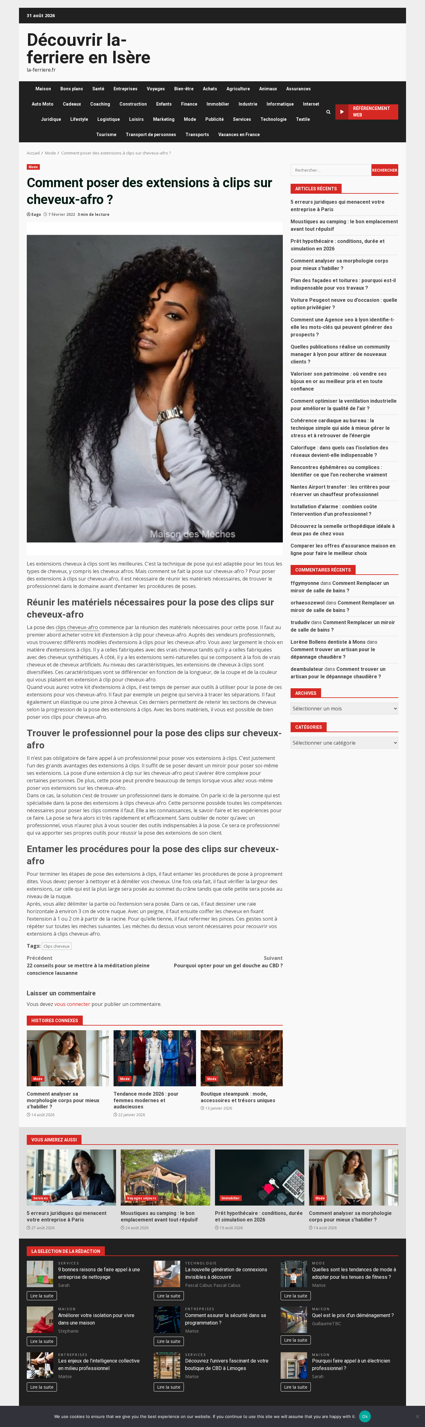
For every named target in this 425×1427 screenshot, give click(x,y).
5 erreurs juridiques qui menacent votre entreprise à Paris (71, 1178)
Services (242, 119)
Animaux (268, 88)
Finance (189, 104)
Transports (197, 134)
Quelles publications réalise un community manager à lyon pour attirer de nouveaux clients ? (340, 354)
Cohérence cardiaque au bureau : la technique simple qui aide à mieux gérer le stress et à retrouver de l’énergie (340, 427)
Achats (210, 88)
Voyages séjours (141, 1198)
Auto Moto (43, 104)
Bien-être (184, 88)
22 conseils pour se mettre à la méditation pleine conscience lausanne (88, 965)
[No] (417, 1416)
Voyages (156, 88)
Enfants (164, 104)
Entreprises (126, 88)
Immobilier (218, 104)
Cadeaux (72, 104)
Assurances (298, 88)
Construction (133, 104)
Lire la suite (42, 1296)
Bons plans (71, 88)
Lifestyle (79, 119)
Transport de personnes (151, 134)
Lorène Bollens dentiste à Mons (328, 642)
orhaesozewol (308, 602)
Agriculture (238, 88)
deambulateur (307, 669)
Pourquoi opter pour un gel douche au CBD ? (228, 962)
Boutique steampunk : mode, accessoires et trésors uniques (242, 1058)
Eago (36, 214)
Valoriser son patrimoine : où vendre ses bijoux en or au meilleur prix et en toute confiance (339, 381)
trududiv (300, 622)
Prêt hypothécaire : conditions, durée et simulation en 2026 (259, 1178)
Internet (311, 104)
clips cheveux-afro (77, 627)
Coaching (100, 104)
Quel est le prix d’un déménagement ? (353, 1315)
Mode (190, 119)
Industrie (248, 104)
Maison (43, 88)
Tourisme (106, 134)
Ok (365, 1416)
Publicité (214, 119)
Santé (98, 88)
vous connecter (72, 1004)
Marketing (164, 119)
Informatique (280, 104)
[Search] (328, 112)
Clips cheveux (57, 946)
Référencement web (371, 111)
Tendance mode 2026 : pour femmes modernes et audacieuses (155, 1058)
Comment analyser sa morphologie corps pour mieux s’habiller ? (68, 1058)
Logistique (108, 119)
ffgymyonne (305, 583)
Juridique (51, 119)
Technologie (273, 119)
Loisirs (136, 119)
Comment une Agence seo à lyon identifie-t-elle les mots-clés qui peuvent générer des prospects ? (343, 326)
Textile (303, 119)
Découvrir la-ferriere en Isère (88, 49)
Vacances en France (239, 134)
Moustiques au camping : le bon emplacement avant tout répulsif (165, 1178)
